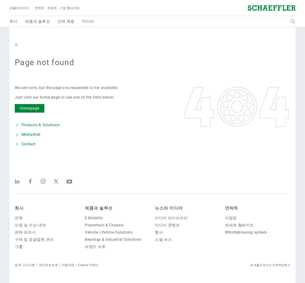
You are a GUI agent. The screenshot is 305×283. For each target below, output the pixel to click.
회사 (19, 207)
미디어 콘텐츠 (167, 225)
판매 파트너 (25, 232)
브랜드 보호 (95, 246)
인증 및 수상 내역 (30, 225)
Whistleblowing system (246, 232)
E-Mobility (94, 218)
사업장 (231, 218)
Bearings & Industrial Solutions (113, 239)
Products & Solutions (40, 125)
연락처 (39, 8)
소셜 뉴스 (163, 239)
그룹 (19, 246)
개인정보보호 (48, 265)
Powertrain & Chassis (104, 225)
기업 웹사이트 (70, 8)
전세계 (52, 8)
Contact (28, 144)
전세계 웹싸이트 (239, 225)
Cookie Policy (88, 265)
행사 (159, 232)
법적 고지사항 (25, 265)
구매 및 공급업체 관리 (34, 239)
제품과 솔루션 (99, 207)
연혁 (19, 218)
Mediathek (30, 134)
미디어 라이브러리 (171, 218)
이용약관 (68, 265)
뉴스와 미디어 (169, 207)
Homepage (29, 108)
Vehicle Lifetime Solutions (109, 232)
